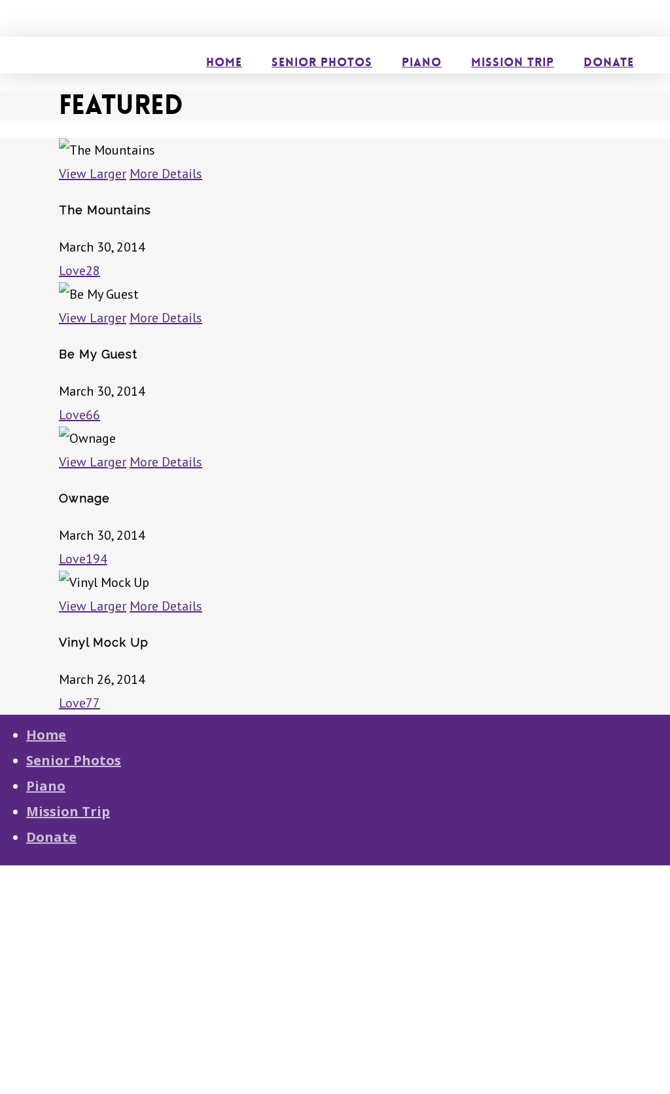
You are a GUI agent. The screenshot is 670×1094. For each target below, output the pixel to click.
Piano (45, 786)
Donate (51, 837)
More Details (166, 173)
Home (46, 735)
